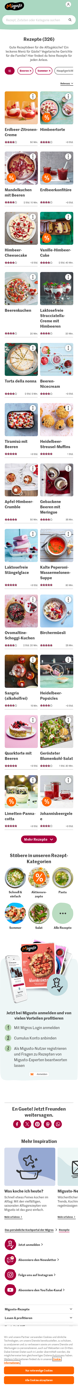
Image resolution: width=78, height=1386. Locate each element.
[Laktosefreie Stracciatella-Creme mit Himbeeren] (56, 306)
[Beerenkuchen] (21, 306)
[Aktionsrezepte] (39, 882)
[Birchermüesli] (56, 623)
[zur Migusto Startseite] (14, 4)
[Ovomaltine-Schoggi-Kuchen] (21, 623)
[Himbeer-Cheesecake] (21, 240)
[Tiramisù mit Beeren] (21, 431)
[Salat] (39, 916)
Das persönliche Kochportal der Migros (29, 1229)
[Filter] (10, 71)
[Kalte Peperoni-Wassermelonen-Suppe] (56, 560)
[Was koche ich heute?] (29, 1183)
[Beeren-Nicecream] (56, 371)
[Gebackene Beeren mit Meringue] (56, 494)
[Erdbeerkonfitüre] (56, 180)
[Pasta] (62, 882)
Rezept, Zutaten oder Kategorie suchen (39, 20)
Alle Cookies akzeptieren (39, 1380)
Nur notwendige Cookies (39, 1370)
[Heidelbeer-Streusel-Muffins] (56, 431)
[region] (39, 1356)
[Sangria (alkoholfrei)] (21, 683)
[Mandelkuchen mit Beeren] (21, 180)
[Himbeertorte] (56, 119)
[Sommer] (15, 916)
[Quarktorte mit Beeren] (21, 743)
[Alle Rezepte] (62, 916)
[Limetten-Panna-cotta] (21, 803)
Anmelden (42, 1074)
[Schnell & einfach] (15, 882)
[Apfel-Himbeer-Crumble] (21, 494)
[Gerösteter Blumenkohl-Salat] (56, 743)
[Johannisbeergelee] (56, 803)
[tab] (39, 1309)
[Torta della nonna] (21, 371)
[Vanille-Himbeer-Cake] (56, 240)
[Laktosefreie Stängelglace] (21, 560)
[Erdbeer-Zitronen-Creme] (21, 119)
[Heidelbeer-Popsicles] (56, 683)
